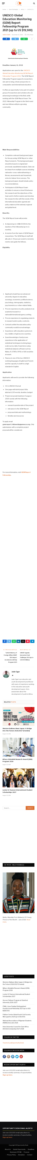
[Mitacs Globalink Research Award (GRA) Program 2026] (18, 747)
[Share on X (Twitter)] (15, 39)
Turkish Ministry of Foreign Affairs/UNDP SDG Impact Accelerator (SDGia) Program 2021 (10, 657)
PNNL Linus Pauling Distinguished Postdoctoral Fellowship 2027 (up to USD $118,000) (17, 1008)
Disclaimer (21, 1155)
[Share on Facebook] (6, 39)
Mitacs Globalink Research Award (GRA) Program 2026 (17, 760)
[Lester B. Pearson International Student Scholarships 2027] (18, 778)
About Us (8, 1149)
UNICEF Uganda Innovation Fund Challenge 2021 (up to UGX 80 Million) (26, 656)
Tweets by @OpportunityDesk (13, 1043)
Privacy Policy (11, 1155)
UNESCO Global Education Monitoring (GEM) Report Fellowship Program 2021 (18, 73)
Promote (26, 1152)
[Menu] (3, 3)
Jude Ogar (6, 34)
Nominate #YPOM (15, 1152)
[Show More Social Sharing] (31, 39)
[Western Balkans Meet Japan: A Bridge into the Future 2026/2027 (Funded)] (18, 716)
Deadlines (31, 1149)
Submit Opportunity (19, 1149)
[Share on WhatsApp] (24, 39)
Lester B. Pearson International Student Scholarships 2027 (17, 791)
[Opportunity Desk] (18, 3)
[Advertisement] (18, 129)
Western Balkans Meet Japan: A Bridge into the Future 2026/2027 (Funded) (17, 729)
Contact (29, 1155)
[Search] (34, 3)
